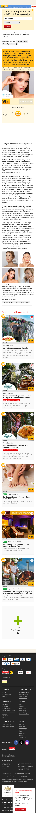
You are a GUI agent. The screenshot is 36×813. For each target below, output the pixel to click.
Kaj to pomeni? (28, 114)
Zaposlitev (21, 706)
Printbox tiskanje (23, 698)
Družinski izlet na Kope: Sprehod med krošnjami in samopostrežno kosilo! (17, 397)
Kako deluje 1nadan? (24, 692)
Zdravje (21, 735)
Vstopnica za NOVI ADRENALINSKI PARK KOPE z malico (16, 446)
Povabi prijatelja (23, 712)
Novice (20, 704)
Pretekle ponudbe (6, 694)
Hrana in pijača (22, 726)
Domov (4, 692)
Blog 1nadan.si (22, 708)
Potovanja (21, 724)
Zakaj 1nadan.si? (6, 724)
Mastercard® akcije (24, 714)
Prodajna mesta (23, 696)
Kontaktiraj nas (6, 706)
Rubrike (21, 721)
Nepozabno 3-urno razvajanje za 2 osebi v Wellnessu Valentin (16, 545)
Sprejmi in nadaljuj (20, 809)
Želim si (4, 696)
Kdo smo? (4, 704)
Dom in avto (22, 733)
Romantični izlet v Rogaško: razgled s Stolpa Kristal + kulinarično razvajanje (17, 592)
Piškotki (4, 717)
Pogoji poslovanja (6, 708)
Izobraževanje (22, 737)
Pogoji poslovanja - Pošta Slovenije (8, 713)
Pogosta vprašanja (23, 694)
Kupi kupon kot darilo (18, 107)
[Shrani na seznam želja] (32, 317)
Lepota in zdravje (8, 302)
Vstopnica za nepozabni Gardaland (16, 348)
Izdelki (20, 731)
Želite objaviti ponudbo (8, 726)
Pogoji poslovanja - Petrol (8, 710)
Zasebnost (5, 715)
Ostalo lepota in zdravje (22, 302)
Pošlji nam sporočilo (9, 810)
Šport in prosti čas (23, 730)
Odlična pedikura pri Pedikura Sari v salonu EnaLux (16, 498)
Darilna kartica (22, 710)
